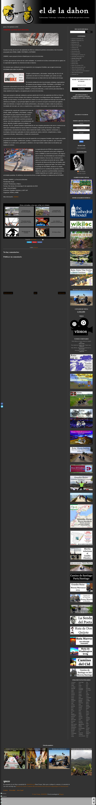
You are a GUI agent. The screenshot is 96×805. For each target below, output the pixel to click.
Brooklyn (73, 730)
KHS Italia (88, 688)
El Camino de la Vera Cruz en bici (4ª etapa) (14, 749)
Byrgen (72, 731)
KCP (87, 685)
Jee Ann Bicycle (82, 736)
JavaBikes (81, 734)
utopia (87, 725)
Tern (87, 722)
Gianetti (80, 709)
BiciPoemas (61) (75, 44)
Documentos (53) (75, 51)
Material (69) (74, 61)
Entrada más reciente (8, 293)
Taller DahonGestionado (77, 72)
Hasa (80, 719)
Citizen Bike (81, 682)
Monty (87, 708)
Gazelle (80, 707)
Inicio (35, 293)
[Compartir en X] (34, 245)
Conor (80, 687)
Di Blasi (80, 695)
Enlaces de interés (75, 53)
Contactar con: (74, 74)
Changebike (73, 733)
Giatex (80, 712)
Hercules (80, 721)
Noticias (36, 247)
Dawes (80, 694)
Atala (72, 703)
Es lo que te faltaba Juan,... (81, 350)
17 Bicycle (73, 682)
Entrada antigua (62, 293)
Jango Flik (81, 732)
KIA (87, 691)
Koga (87, 693)
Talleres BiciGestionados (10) (78, 67)
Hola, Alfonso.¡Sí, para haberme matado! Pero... (81, 342)
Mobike (87, 705)
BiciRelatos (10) (75, 42)
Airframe (73, 693)
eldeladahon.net (30, 784)
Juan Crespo (82, 171)
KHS (87, 687)
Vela (87, 726)
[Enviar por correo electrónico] (31, 245)
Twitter (29, 242)
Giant (80, 710)
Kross (87, 696)
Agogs (72, 690)
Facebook (40, 242)
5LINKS (72, 683)
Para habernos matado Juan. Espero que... (81, 345)
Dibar (80, 697)
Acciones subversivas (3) (77, 38)
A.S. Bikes (73, 687)
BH (72, 712)
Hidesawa (81, 722)
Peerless (88, 717)
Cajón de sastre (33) (76, 45)
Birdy (72, 722)
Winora (87, 731)
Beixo (72, 707)
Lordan (87, 699)
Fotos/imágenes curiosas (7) (78, 54)
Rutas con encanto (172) (77, 65)
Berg (72, 709)
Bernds (72, 710)
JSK (87, 682)
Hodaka (80, 726)
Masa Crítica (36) (75, 60)
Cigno (72, 734)
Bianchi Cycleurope (73, 714)
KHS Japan (88, 690)
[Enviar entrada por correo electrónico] (43, 239)
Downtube (81, 698)
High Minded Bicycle (81, 725)
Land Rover (88, 697)
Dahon (80, 692)
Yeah (87, 736)
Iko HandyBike (82, 728)
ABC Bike (73, 688)
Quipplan (88, 719)
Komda (87, 694)
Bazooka (73, 706)
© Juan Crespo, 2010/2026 (39, 794)
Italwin (80, 729)
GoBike (80, 715)
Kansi (87, 683)
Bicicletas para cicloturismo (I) (81, 289)
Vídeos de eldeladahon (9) (77, 69)
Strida (87, 720)
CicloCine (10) (74, 47)
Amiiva (72, 697)
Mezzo (87, 703)
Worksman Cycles (88, 733)
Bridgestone (73, 727)
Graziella (80, 718)
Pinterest (34, 242)
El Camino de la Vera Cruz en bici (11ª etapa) (37, 749)
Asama (72, 701)
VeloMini (88, 728)
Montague (88, 706)
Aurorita (72, 704)
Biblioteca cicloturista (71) (77, 40)
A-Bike (72, 685)
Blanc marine (74, 724)
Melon (87, 702)
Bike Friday (73, 719)
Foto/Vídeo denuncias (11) (77, 56)
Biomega (73, 721)
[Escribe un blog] (33, 245)
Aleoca (72, 696)
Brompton (73, 728)
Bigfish (72, 718)
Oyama (87, 712)
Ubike (87, 723)
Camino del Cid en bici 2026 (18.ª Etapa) (81, 749)
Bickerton (73, 716)
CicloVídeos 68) (75, 49)
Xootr (87, 735)
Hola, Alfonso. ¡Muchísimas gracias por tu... (81, 347)
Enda (80, 704)
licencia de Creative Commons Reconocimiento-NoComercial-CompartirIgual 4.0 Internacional (42, 786)
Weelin (87, 729)
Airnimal (73, 694)
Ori (86, 709)
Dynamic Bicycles (80, 701)
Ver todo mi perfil (81, 173)
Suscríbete (81, 89)
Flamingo (80, 705)
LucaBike (88, 700)
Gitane (80, 713)
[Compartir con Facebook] (36, 245)
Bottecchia (73, 725)
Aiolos (72, 691)
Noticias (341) (74, 63)
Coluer (80, 685)
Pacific (87, 714)
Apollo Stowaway (73, 700)
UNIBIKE (15, 197)
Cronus (80, 691)
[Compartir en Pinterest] (37, 245)
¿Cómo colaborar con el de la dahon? (80, 70)
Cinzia (72, 736)
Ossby (87, 711)
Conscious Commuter (81, 689)
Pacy (87, 715)
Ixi (79, 731)
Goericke (80, 716)
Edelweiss (81, 702)
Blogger (61, 794)
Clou (80, 683)
